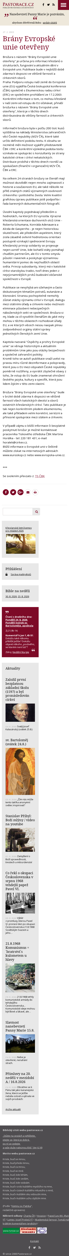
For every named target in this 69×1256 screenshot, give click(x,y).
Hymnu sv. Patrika (21, 1206)
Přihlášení (14, 569)
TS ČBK (40, 476)
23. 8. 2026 (23, 596)
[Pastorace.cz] (18, 5)
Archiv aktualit (13, 1109)
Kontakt (34, 1241)
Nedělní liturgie (21, 652)
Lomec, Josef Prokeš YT (20, 1219)
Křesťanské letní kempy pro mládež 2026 (19, 529)
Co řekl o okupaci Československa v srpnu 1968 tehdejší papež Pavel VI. (19, 881)
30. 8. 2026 (11, 596)
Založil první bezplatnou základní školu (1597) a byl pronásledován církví (17, 689)
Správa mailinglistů (21, 574)
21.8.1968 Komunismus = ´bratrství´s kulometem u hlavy (17, 951)
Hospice (41, 1215)
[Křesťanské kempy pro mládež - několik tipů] (20, 544)
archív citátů (50, 22)
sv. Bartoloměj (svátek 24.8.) (17, 742)
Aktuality (13, 668)
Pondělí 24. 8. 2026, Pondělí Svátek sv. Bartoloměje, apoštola (19, 622)
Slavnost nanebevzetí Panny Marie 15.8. (20, 1026)
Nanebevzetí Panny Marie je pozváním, (37, 14)
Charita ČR (29, 1215)
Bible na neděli (18, 591)
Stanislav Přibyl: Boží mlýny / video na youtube (20, 820)
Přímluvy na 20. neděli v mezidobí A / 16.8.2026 (20, 1077)
